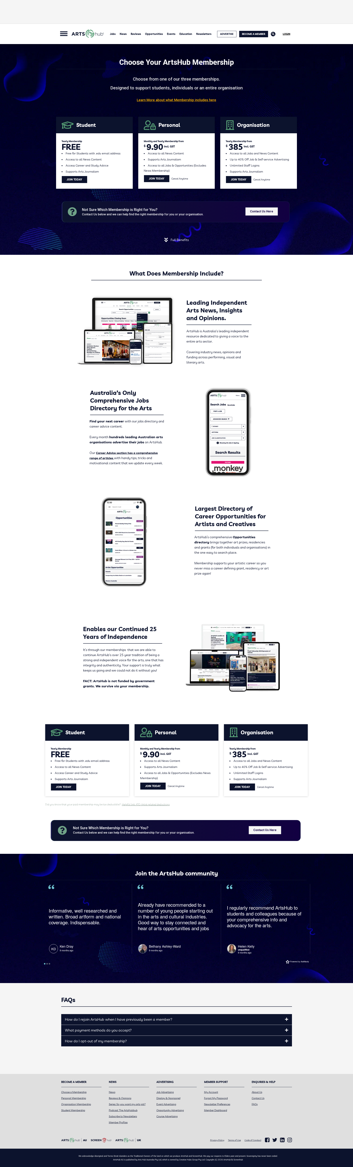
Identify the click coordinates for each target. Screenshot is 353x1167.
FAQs (255, 1104)
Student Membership (73, 1110)
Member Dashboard (215, 1110)
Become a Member (253, 33)
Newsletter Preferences (217, 1104)
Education (185, 34)
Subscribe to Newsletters (123, 1116)
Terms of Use (234, 1140)
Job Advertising (165, 1092)
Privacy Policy (217, 1140)
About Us (257, 1092)
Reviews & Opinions (120, 1098)
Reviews (136, 34)
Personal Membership (73, 1098)
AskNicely (305, 961)
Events (171, 34)
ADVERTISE (226, 33)
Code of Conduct (253, 1140)
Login (286, 33)
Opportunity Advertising (170, 1110)
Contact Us (258, 1098)
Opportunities (154, 34)
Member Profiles (118, 1122)
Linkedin (282, 1140)
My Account (211, 1092)
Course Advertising (167, 1116)
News (123, 34)
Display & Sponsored (168, 1098)
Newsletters (203, 34)
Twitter (274, 1140)
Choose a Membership (74, 1092)
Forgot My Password (216, 1098)
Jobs (113, 34)
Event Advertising (166, 1104)
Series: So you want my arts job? (127, 1104)
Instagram (289, 1140)
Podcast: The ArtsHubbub (123, 1110)
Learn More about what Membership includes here (176, 100)
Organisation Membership (76, 1104)
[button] (286, 1019)
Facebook (267, 1140)
